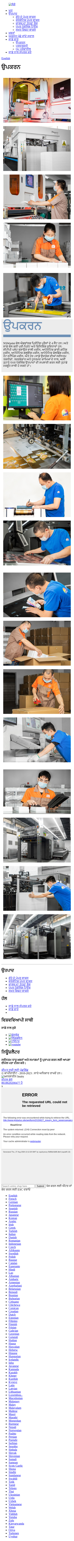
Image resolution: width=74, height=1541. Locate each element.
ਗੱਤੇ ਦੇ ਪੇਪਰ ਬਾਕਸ (26, 16)
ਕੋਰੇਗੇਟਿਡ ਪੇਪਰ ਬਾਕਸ (28, 20)
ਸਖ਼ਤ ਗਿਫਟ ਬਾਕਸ (26, 29)
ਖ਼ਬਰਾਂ (12, 32)
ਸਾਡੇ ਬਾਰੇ (13, 39)
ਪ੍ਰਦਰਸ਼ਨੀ (22, 45)
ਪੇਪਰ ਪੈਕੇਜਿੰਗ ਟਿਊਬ (27, 26)
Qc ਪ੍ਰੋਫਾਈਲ (23, 49)
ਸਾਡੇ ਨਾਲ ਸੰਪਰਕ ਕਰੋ (20, 52)
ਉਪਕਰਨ (20, 42)
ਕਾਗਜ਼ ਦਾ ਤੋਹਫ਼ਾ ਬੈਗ (27, 23)
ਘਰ (11, 10)
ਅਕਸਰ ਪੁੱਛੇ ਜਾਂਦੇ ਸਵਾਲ (21, 36)
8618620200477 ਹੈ (12, 1082)
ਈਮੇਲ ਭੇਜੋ (6, 1079)
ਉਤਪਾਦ (13, 13)
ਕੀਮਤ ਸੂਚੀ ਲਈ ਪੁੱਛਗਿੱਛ (14, 1070)
